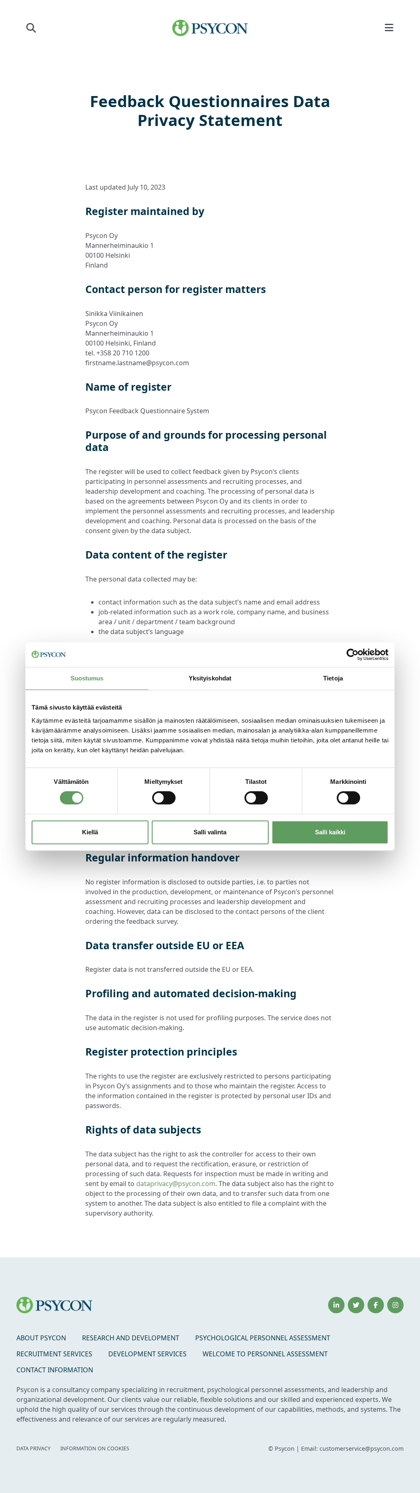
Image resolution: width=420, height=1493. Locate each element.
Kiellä (90, 832)
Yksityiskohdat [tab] (210, 678)
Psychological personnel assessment (262, 1337)
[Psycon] (210, 28)
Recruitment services (54, 1353)
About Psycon (41, 1337)
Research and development (130, 1337)
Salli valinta (210, 832)
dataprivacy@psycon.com (175, 1183)
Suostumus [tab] (87, 678)
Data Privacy (33, 1448)
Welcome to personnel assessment (265, 1353)
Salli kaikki (330, 832)
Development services (147, 1353)
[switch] (164, 797)
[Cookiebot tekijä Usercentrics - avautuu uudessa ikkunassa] (352, 654)
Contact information (54, 1369)
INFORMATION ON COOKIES (94, 1448)
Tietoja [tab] (333, 678)
